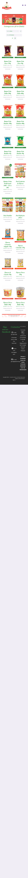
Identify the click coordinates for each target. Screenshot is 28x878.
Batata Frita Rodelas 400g (20, 122)
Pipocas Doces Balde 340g (20, 303)
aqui (14, 354)
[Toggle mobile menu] (25, 5)
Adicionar (6, 80)
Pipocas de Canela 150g (7, 273)
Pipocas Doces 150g (20, 273)
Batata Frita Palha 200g (7, 92)
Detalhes (7, 50)
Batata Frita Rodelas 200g (8, 122)
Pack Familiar (7, 215)
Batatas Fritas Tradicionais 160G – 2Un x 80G (7, 184)
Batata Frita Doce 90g (20, 62)
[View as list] (15, 38)
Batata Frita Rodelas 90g (20, 152)
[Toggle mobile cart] (22, 5)
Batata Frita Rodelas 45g (7, 152)
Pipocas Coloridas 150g (20, 246)
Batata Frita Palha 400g (20, 92)
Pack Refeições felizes (20, 216)
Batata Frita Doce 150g (7, 62)
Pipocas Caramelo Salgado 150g (8, 244)
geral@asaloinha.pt (16, 361)
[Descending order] (20, 31)
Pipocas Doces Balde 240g (7, 303)
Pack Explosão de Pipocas (20, 182)
